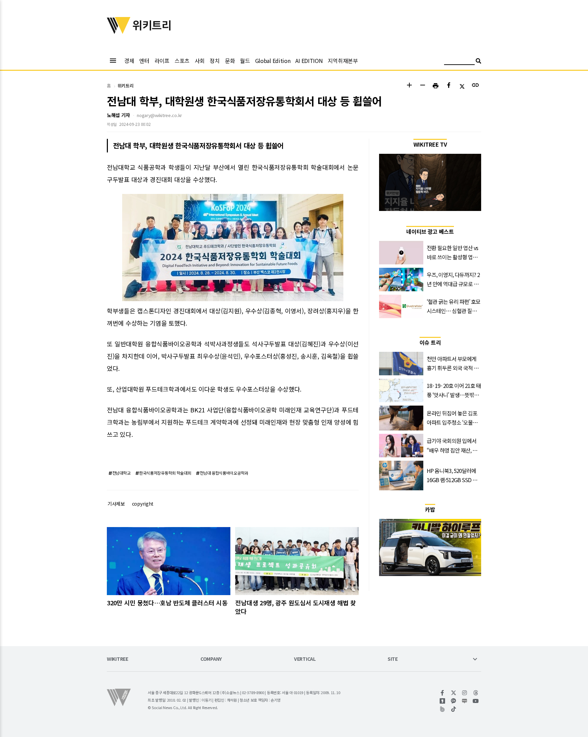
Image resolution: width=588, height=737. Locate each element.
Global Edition (273, 60)
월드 (245, 60)
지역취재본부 (343, 60)
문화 (230, 60)
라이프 (161, 60)
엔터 (144, 60)
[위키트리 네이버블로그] (464, 701)
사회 (200, 60)
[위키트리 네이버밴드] (442, 709)
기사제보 (116, 503)
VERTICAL (305, 659)
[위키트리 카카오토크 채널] (453, 701)
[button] (409, 86)
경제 (129, 60)
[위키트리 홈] (119, 32)
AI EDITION (309, 60)
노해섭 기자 (118, 115)
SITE (393, 659)
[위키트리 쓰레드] (475, 693)
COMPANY (211, 659)
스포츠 (182, 60)
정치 (214, 60)
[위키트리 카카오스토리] (442, 701)
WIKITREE (117, 659)
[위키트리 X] (453, 693)
